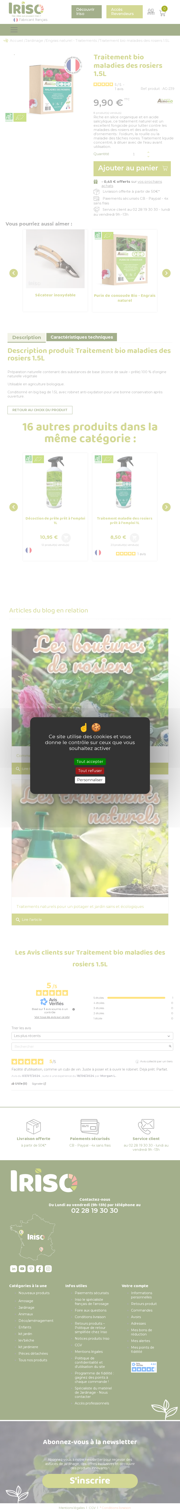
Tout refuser (90, 771)
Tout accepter (89, 761)
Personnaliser (90, 780)
